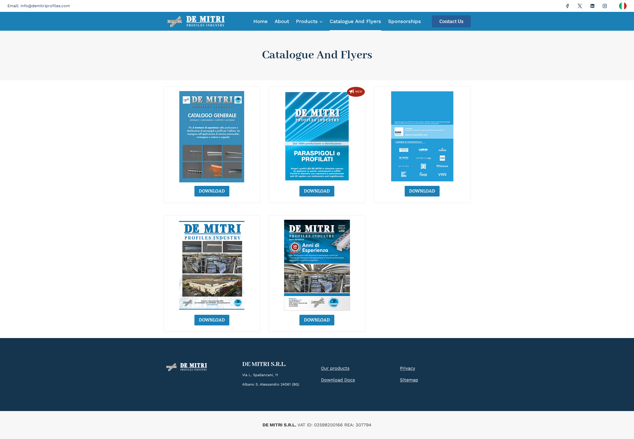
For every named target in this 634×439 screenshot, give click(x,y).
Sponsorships (404, 21)
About (282, 21)
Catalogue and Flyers (355, 21)
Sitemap (409, 379)
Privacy (407, 368)
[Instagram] (604, 5)
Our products (335, 368)
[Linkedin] (592, 5)
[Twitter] (579, 5)
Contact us (451, 21)
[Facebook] (567, 5)
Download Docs (338, 379)
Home (260, 21)
